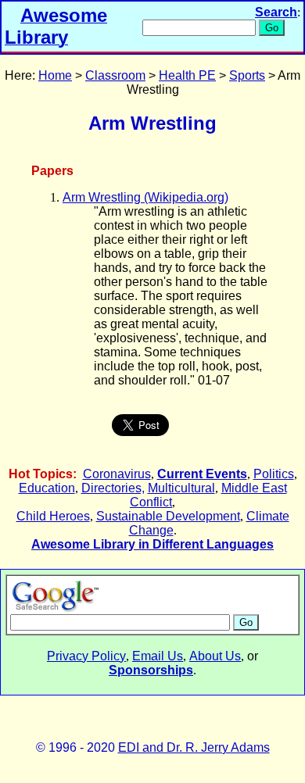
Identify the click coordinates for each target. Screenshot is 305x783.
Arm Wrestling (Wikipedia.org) (145, 197)
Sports (247, 75)
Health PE (187, 75)
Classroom (115, 75)
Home (55, 75)
